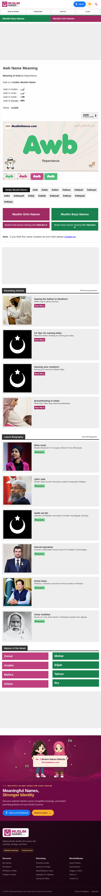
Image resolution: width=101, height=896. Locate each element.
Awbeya (67, 196)
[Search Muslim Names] (96, 4)
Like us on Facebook (18, 813)
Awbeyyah (19, 196)
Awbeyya (91, 190)
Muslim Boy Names (13, 18)
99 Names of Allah (10, 871)
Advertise (95, 891)
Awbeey (66, 190)
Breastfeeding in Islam (44, 871)
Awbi (35, 190)
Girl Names (7, 867)
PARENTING (38, 11)
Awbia (45, 190)
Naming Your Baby (43, 867)
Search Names (75, 863)
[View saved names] (89, 4)
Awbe (7, 196)
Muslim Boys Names (75, 214)
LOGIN (87, 11)
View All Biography (89, 437)
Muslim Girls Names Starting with (26, 225)
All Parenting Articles (88, 290)
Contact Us (73, 879)
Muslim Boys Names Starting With (74, 226)
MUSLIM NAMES (13, 11)
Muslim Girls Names (26, 214)
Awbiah (42, 196)
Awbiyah (78, 190)
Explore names (43, 812)
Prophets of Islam (9, 875)
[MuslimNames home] (16, 832)
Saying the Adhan (42, 879)
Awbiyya (8, 202)
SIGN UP (63, 11)
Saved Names (74, 867)
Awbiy (31, 196)
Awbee (55, 190)
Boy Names (7, 863)
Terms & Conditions (82, 891)
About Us (73, 875)
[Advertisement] (50, 41)
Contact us (70, 236)
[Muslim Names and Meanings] (11, 4)
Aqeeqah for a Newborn (45, 875)
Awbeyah (54, 196)
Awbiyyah (80, 196)
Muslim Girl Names (63, 18)
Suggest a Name (75, 871)
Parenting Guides (42, 863)
